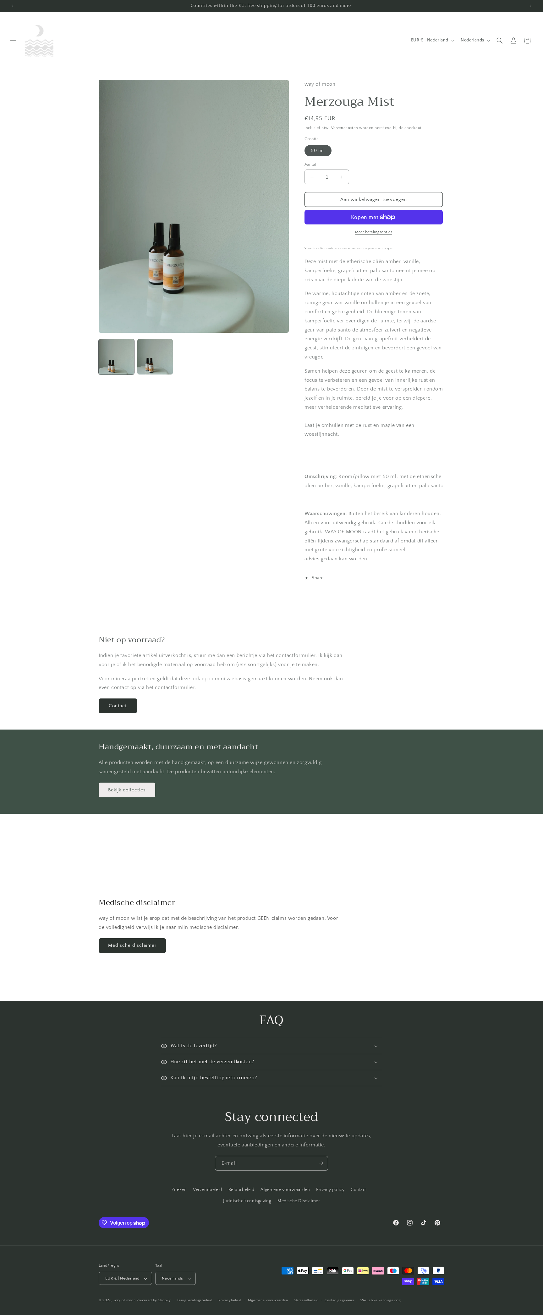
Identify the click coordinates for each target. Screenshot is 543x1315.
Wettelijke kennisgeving (380, 1300)
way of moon (125, 1300)
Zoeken (179, 1189)
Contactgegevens (339, 1300)
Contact (118, 706)
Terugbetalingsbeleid (194, 1300)
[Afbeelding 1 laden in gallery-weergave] (116, 357)
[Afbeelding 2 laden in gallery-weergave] (155, 357)
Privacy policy (330, 1189)
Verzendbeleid (207, 1189)
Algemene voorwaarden (285, 1189)
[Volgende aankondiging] (531, 6)
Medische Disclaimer (298, 1200)
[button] (13, 40)
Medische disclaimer (132, 945)
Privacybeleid (229, 1300)
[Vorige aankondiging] (12, 6)
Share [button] (318, 577)
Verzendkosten (344, 128)
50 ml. (318, 150)
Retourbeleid (241, 1189)
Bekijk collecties (127, 790)
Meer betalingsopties (373, 232)
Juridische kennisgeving (247, 1200)
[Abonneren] (321, 1163)
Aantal (310, 164)
